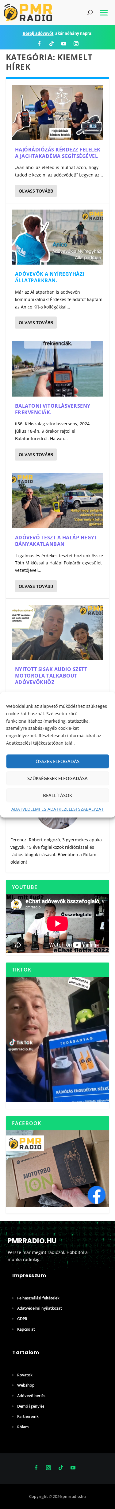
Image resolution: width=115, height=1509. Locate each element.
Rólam (89, 854)
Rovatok (25, 1375)
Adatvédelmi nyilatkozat (39, 1308)
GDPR (22, 1318)
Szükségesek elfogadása (57, 778)
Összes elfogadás (57, 761)
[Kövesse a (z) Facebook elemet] (39, 44)
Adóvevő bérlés (31, 1395)
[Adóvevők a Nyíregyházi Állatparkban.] (57, 237)
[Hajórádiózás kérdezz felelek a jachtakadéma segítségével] (57, 112)
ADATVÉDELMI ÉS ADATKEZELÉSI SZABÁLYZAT (57, 809)
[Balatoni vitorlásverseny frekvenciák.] (57, 368)
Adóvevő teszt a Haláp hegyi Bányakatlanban (55, 540)
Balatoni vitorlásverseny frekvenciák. (52, 409)
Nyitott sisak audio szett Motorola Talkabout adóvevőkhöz (51, 676)
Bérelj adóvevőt (38, 33)
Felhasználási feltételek (38, 1298)
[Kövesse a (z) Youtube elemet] (64, 44)
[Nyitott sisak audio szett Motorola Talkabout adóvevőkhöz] (57, 632)
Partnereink (28, 1416)
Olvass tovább (36, 191)
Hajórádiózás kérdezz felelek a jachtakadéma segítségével (58, 152)
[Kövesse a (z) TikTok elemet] (51, 44)
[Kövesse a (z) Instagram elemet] (76, 44)
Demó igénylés (30, 1406)
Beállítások (57, 795)
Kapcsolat (26, 1329)
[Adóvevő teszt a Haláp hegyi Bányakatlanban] (57, 500)
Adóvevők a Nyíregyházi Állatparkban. (49, 277)
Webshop (26, 1385)
